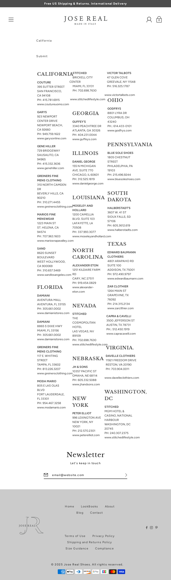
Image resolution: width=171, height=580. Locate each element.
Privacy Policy (103, 536)
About (110, 506)
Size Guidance (77, 548)
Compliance (104, 548)
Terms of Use (75, 536)
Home (69, 506)
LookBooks (89, 506)
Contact (96, 512)
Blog (79, 512)
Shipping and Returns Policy (89, 542)
